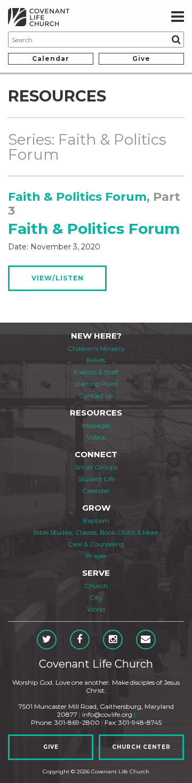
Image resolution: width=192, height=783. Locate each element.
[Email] (146, 639)
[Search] (176, 39)
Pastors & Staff (96, 372)
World (96, 609)
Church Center (141, 746)
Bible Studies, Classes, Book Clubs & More (95, 532)
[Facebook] (80, 639)
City (96, 597)
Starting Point (96, 384)
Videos (96, 437)
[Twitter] (47, 639)
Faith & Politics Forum (77, 197)
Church (96, 586)
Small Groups (96, 467)
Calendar (50, 58)
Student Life (96, 479)
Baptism (96, 520)
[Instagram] (113, 639)
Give (141, 58)
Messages (96, 425)
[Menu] (177, 17)
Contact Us (96, 396)
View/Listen (57, 278)
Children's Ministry (96, 348)
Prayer (96, 556)
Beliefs (96, 360)
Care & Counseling (96, 544)
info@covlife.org (107, 714)
